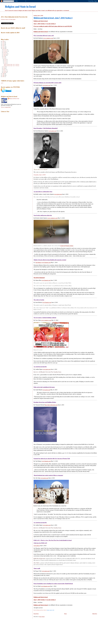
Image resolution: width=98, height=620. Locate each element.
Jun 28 (5, 59)
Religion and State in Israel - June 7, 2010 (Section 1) (53, 17)
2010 (3, 48)
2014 (3, 42)
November (5, 51)
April (4, 68)
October (4, 52)
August (4, 55)
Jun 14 (5, 61)
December (5, 49)
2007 (3, 76)
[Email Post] (54, 610)
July (4, 56)
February (5, 71)
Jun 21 (5, 60)
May (4, 67)
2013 (3, 44)
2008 (3, 75)
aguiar (2, 82)
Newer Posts (36, 613)
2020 (3, 41)
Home (65, 613)
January (4, 72)
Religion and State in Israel (20, 6)
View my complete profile (6, 107)
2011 (3, 47)
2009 (3, 73)
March (4, 69)
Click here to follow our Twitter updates (8, 19)
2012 (3, 45)
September (5, 53)
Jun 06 (5, 63)
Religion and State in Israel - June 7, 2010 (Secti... (12, 64)
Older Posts (94, 613)
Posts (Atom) (42, 616)
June (4, 58)
